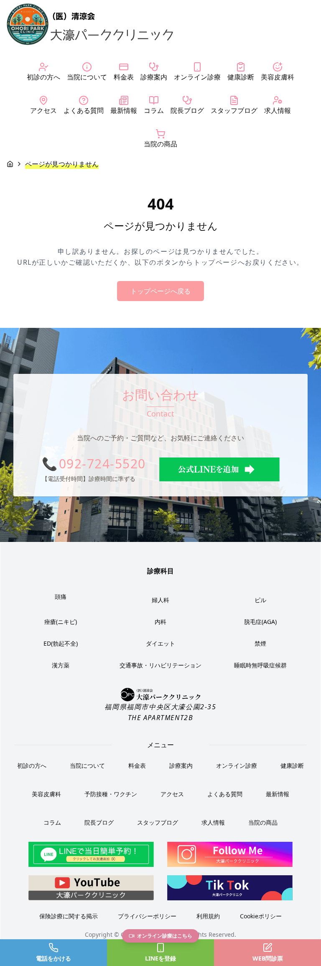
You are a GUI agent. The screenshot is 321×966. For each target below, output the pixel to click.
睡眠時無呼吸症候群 (260, 665)
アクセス (172, 794)
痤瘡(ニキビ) (60, 622)
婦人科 (160, 600)
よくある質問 (224, 794)
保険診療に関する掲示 (68, 916)
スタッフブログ (157, 822)
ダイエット (160, 643)
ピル (260, 600)
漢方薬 (60, 665)
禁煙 (260, 643)
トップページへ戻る (160, 291)
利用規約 (208, 916)
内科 (160, 622)
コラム (52, 822)
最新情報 (277, 794)
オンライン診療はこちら (164, 935)
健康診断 (292, 765)
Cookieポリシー (261, 916)
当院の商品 (263, 822)
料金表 (137, 765)
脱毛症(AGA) (260, 622)
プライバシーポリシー (147, 916)
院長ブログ (99, 822)
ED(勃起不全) (60, 643)
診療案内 (181, 765)
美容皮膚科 (46, 794)
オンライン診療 (236, 765)
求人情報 (213, 822)
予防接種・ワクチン (110, 794)
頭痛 (60, 597)
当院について (87, 765)
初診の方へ (31, 765)
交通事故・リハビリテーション (160, 665)
